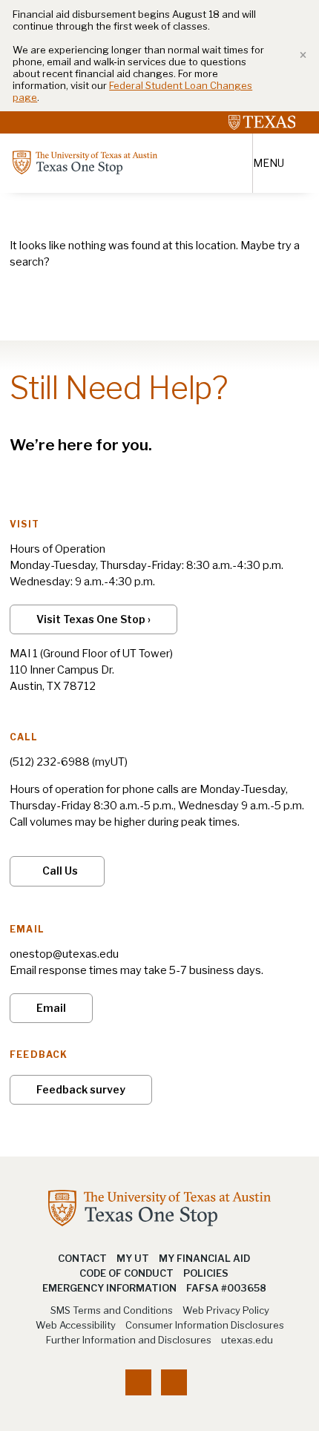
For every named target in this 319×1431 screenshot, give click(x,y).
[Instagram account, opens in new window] (174, 1382)
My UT (132, 1258)
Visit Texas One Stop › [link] (93, 619)
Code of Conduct (126, 1273)
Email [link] (51, 1007)
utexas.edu (247, 1340)
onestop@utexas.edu (64, 954)
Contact (82, 1258)
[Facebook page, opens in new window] (138, 1382)
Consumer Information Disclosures (204, 1325)
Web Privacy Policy (225, 1310)
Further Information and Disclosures (128, 1340)
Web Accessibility (76, 1325)
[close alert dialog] (298, 55)
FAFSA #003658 (226, 1288)
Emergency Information (109, 1288)
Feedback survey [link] (80, 1089)
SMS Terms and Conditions (111, 1310)
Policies (205, 1273)
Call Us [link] (60, 870)
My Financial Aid (204, 1258)
